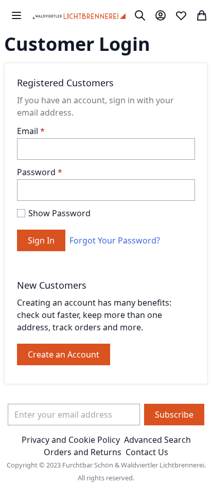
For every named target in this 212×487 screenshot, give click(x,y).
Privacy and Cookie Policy (71, 439)
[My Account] (160, 15)
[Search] (140, 15)
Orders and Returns (82, 452)
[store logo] (79, 15)
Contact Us (147, 452)
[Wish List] (181, 15)
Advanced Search (157, 439)
